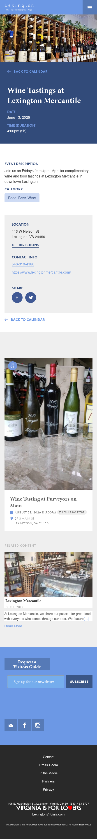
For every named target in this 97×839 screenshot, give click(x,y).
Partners (48, 781)
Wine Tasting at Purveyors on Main (43, 502)
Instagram (38, 725)
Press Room (48, 764)
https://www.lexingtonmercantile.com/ (41, 272)
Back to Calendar (31, 71)
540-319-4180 (23, 264)
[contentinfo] (48, 743)
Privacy (48, 789)
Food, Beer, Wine (22, 197)
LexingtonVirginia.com (48, 814)
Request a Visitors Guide (27, 664)
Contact (48, 756)
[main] (48, 330)
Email (11, 725)
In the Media (48, 772)
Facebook (24, 725)
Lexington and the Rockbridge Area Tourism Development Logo (19, 7)
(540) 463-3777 (79, 803)
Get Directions (25, 245)
